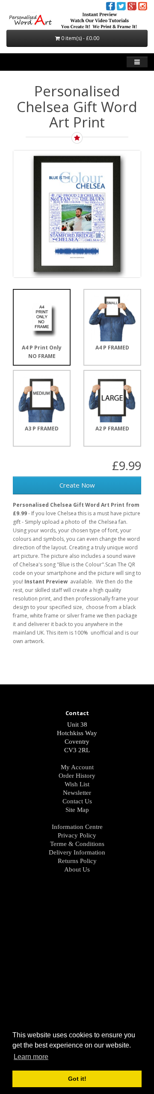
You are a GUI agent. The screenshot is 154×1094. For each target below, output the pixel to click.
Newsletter (77, 792)
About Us (77, 869)
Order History (77, 775)
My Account (77, 767)
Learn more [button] (31, 1056)
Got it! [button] (77, 1078)
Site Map (77, 809)
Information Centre (77, 826)
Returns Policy (77, 860)
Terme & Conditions (77, 843)
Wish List (77, 784)
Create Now (77, 485)
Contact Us (77, 801)
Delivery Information (77, 852)
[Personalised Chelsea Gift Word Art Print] (77, 214)
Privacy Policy (77, 835)
